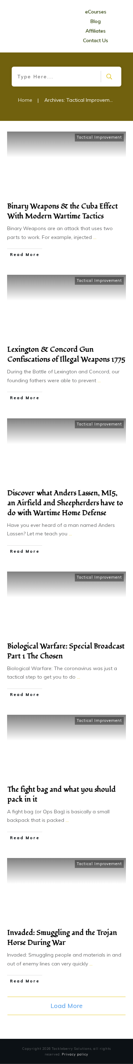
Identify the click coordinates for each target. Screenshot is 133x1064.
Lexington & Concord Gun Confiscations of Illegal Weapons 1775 (66, 354)
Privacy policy (75, 1054)
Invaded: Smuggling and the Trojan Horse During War (62, 938)
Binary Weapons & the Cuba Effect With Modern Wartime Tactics (62, 211)
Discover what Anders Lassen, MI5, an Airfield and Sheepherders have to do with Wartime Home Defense (65, 503)
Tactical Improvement (99, 137)
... (94, 237)
